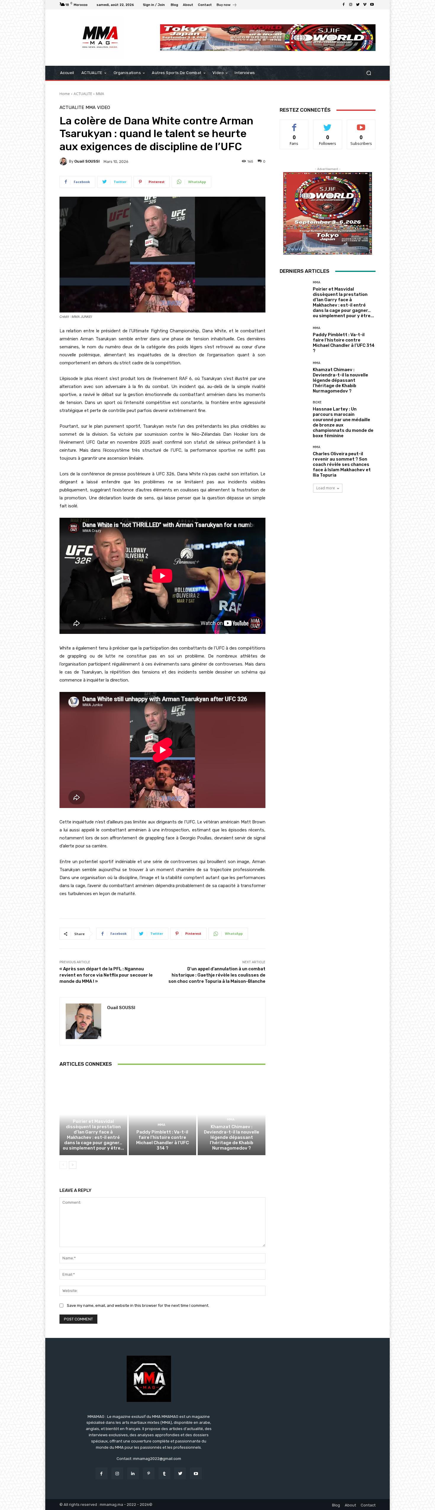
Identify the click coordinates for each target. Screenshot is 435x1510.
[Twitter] (357, 4)
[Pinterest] (148, 1473)
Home (64, 93)
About (350, 1505)
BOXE (317, 402)
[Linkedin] (133, 1473)
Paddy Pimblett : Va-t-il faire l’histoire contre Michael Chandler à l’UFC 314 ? (162, 1140)
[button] (369, 73)
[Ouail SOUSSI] (64, 161)
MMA (100, 93)
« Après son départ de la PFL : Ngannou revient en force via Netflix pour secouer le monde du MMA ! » (106, 975)
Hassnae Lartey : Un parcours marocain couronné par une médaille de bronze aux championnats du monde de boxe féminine (343, 422)
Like (294, 124)
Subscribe (361, 124)
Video (103, 107)
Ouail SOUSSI (87, 161)
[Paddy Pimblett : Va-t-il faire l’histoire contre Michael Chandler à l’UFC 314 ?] (162, 1114)
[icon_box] (227, 5)
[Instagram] (350, 4)
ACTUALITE (83, 93)
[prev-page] (63, 1165)
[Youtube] (372, 4)
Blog (336, 1505)
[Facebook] (343, 4)
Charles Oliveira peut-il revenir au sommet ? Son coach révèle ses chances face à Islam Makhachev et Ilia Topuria (342, 464)
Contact (368, 1505)
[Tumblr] (164, 1473)
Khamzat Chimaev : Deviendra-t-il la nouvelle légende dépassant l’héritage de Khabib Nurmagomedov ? (231, 1137)
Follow (328, 124)
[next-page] (72, 1165)
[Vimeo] (364, 4)
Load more (325, 487)
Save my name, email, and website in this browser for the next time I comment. (138, 1305)
